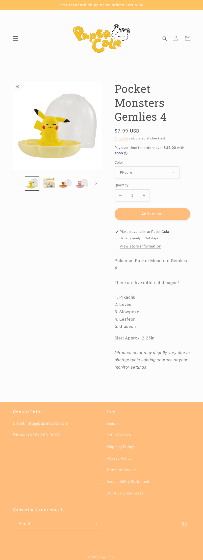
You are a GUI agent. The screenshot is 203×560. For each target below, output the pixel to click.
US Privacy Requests (125, 493)
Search (112, 423)
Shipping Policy (120, 447)
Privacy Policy (119, 458)
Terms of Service (121, 470)
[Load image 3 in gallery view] (65, 183)
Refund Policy (118, 435)
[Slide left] (18, 183)
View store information (140, 246)
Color (119, 162)
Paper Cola (107, 557)
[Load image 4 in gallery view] (82, 183)
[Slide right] (96, 183)
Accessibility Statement (128, 481)
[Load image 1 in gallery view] (32, 183)
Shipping (121, 138)
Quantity (122, 185)
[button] (15, 38)
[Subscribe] (95, 524)
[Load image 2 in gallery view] (49, 183)
